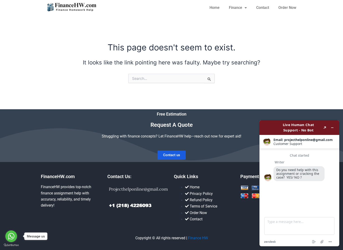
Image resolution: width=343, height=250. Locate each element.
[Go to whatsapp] (11, 236)
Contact (262, 7)
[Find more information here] (299, 183)
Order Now (287, 7)
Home (215, 7)
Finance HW (198, 238)
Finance (235, 7)
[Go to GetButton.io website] (11, 245)
